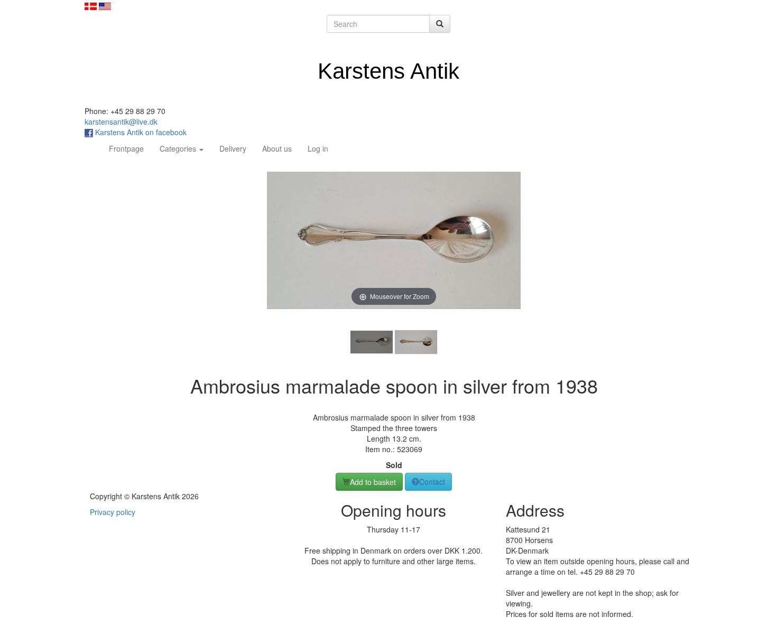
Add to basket (373, 482)
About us (277, 148)
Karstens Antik (388, 71)
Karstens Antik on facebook (140, 132)
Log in (318, 148)
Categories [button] (179, 148)
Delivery (232, 148)
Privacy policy (112, 512)
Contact (432, 482)
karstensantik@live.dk (121, 121)
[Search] (439, 24)
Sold (394, 465)
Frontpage (130, 148)
